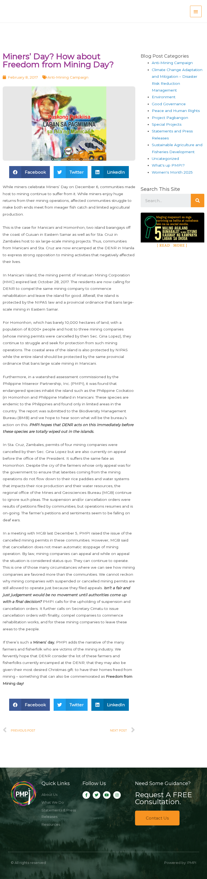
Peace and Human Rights (176, 110)
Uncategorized (165, 158)
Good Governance (169, 104)
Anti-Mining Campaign (67, 77)
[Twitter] (96, 795)
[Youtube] (107, 795)
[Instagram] (117, 795)
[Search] (197, 200)
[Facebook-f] (86, 795)
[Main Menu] (196, 11)
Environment (163, 97)
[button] (157, 818)
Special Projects (166, 124)
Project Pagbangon (170, 117)
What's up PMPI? (168, 165)
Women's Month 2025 (172, 172)
